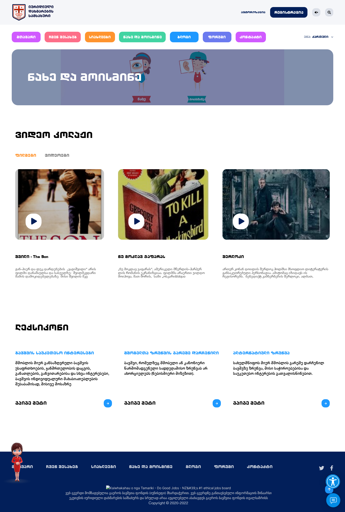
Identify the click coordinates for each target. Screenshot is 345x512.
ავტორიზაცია (253, 12)
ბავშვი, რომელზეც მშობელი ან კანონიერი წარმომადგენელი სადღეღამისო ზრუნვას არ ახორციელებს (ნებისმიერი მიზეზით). (165, 368)
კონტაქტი (251, 37)
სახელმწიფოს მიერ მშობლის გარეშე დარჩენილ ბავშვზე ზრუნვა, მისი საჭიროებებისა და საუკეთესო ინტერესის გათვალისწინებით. (278, 368)
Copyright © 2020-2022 (168, 503)
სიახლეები (100, 37)
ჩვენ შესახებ (63, 37)
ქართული (320, 37)
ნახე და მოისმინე (142, 37)
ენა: (307, 37)
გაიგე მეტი (31, 403)
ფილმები (25, 155)
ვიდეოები (57, 155)
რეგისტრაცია (288, 12)
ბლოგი (184, 37)
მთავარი (26, 37)
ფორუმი (217, 37)
